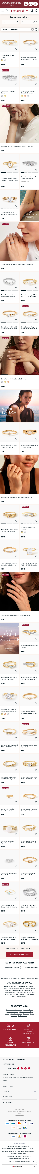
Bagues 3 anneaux (14, 988)
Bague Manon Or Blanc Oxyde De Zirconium (14, 379)
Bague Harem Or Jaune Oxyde (8, 56)
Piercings (26, 1014)
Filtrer (5, 29)
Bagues (23, 978)
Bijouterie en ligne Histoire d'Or (10, 978)
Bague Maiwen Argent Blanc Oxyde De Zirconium (29, 177)
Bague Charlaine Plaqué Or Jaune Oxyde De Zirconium (9, 328)
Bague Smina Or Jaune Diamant (28, 528)
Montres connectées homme (14, 1010)
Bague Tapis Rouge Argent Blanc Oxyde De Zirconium (29, 906)
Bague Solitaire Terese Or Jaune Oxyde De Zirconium (9, 710)
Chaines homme (22, 1016)
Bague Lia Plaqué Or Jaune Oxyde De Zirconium (29, 746)
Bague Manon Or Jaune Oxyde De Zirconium (28, 92)
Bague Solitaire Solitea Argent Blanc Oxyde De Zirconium (8, 296)
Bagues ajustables (17, 990)
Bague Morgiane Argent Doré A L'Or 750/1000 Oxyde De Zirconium (29, 938)
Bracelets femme (28, 1010)
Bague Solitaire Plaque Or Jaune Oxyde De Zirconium (17, 265)
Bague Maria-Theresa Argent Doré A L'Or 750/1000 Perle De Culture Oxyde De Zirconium (9, 842)
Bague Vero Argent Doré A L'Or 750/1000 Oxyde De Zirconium (29, 678)
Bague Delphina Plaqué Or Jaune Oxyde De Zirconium (29, 328)
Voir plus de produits (19, 954)
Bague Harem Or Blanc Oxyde (8, 92)
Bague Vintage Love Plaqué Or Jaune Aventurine (15, 615)
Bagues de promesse (10, 986)
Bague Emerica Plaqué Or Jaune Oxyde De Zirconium (29, 712)
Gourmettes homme (12, 1012)
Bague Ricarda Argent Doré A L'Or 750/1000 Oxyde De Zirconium (29, 842)
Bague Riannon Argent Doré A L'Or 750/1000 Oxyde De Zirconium (9, 746)
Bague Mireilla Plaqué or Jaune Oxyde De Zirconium (29, 58)
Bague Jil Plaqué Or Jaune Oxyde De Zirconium (9, 446)
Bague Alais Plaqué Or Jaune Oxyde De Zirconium (9, 810)
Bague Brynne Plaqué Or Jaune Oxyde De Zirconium (16, 497)
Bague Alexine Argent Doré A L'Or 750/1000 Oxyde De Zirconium (29, 778)
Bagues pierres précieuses (17, 994)
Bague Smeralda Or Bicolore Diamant (29, 646)
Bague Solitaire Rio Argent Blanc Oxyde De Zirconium (17, 146)
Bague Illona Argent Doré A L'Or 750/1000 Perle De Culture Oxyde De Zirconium (9, 938)
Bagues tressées (21, 996)
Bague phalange (21, 992)
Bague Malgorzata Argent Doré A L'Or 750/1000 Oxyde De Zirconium (9, 179)
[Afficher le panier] (36, 11)
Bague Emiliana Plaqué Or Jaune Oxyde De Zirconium (9, 564)
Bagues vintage (28, 990)
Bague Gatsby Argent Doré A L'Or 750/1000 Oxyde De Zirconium (29, 564)
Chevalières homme (16, 1014)
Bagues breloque (25, 988)
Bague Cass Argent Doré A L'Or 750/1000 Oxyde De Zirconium (9, 778)
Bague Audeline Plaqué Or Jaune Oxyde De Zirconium (29, 810)
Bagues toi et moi (23, 986)
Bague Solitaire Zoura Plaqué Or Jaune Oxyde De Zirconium (9, 213)
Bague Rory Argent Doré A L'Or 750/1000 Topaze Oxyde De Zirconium (9, 678)
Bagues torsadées (10, 992)
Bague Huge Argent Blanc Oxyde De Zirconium (9, 874)
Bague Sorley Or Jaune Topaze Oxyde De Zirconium (9, 906)
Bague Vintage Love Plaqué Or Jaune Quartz (29, 446)
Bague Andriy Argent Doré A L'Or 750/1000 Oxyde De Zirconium (9, 530)
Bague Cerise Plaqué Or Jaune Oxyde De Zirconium (29, 874)
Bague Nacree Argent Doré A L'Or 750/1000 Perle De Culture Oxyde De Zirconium (29, 296)
